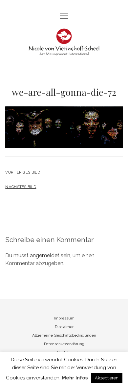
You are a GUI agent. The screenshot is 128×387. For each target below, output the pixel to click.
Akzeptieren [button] (106, 377)
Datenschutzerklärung (64, 344)
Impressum (64, 318)
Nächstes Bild (20, 186)
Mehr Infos (75, 378)
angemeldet (44, 255)
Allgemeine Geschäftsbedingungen (64, 335)
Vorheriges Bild (22, 172)
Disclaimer (64, 326)
